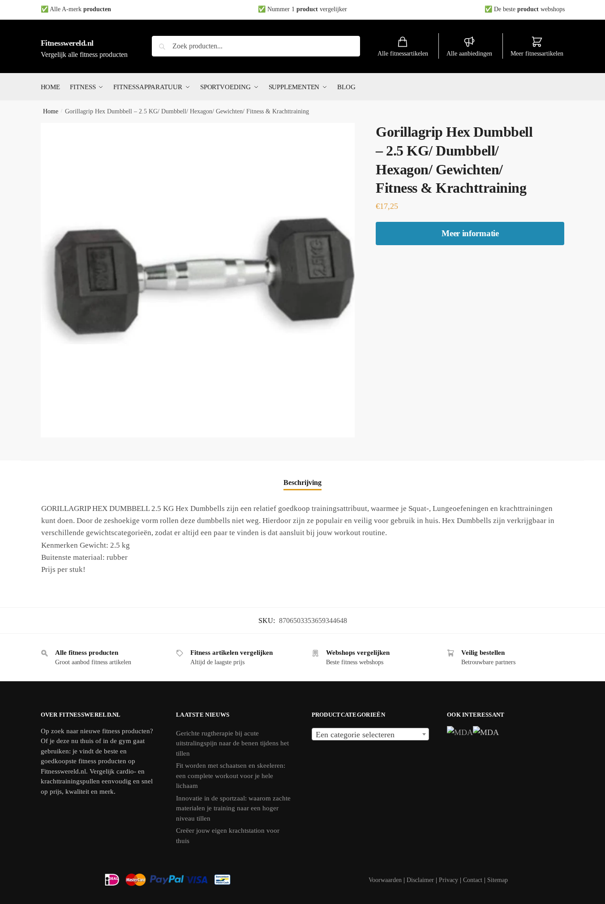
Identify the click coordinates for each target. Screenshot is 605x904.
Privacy (448, 880)
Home (50, 111)
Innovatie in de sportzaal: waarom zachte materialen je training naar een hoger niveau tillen (233, 808)
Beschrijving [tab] (302, 482)
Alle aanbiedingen (469, 53)
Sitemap (497, 880)
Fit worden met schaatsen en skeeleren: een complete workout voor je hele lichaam (230, 775)
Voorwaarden (385, 880)
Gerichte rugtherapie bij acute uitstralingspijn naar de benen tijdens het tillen (232, 743)
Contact (472, 880)
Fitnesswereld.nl (67, 43)
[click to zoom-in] (198, 280)
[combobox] (370, 734)
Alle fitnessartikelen (403, 53)
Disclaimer (420, 880)
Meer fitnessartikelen (537, 53)
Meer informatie (470, 233)
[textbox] (370, 734)
